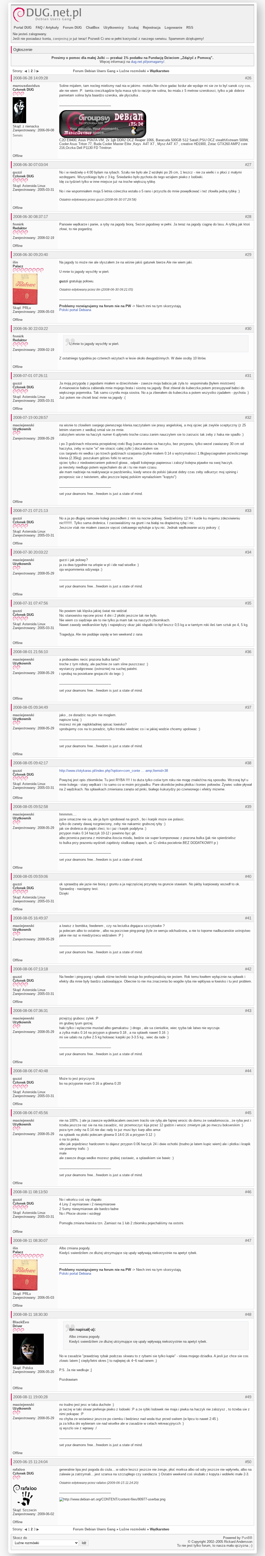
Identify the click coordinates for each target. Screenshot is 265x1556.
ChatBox (92, 27)
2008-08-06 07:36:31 (30, 1010)
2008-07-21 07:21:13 (30, 510)
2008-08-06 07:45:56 (30, 1113)
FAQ (39, 27)
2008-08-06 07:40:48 (30, 1071)
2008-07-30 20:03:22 (30, 552)
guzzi (17, 172)
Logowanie (173, 27)
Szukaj (133, 27)
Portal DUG (23, 27)
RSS (189, 27)
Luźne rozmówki (132, 71)
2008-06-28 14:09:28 (30, 78)
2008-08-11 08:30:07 (30, 1240)
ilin (15, 262)
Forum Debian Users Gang (94, 71)
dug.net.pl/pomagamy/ (147, 62)
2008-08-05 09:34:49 (30, 707)
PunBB (247, 1538)
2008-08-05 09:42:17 (30, 763)
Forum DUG (72, 27)
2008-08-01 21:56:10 (30, 651)
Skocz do (20, 1538)
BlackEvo (21, 1322)
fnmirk (18, 224)
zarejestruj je (62, 39)
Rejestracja (151, 27)
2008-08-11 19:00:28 (30, 1397)
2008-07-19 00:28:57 (30, 417)
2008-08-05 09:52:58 (30, 806)
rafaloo (19, 1469)
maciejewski (23, 425)
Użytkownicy (114, 27)
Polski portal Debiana (75, 310)
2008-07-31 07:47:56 (30, 603)
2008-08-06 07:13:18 (30, 969)
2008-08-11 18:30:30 (30, 1314)
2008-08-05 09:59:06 (30, 876)
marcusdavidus (26, 86)
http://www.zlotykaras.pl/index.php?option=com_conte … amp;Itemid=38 (113, 771)
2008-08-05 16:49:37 (30, 918)
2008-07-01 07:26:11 (30, 375)
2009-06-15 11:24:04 (30, 1462)
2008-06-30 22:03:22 (30, 328)
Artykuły (52, 27)
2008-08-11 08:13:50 (30, 1192)
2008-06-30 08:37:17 (30, 216)
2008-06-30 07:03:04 (30, 164)
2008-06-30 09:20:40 (30, 254)
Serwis (18, 135)
